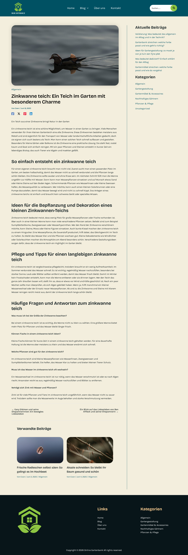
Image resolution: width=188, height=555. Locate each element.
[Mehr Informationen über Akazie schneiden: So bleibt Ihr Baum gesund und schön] (90, 450)
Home (100, 517)
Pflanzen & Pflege (144, 103)
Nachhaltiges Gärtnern (146, 98)
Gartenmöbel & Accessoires (149, 93)
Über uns (101, 525)
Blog (99, 521)
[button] (86, 8)
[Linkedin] (31, 113)
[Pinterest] (25, 113)
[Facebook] (12, 113)
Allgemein (16, 89)
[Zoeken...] (174, 8)
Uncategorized (142, 108)
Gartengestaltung (144, 88)
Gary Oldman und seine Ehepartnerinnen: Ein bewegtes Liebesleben (27, 411)
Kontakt (101, 528)
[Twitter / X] (18, 113)
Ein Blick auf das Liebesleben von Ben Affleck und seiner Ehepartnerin (99, 410)
